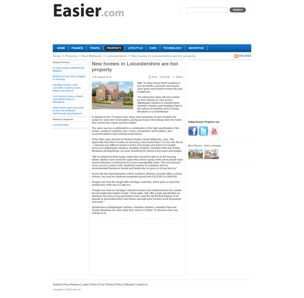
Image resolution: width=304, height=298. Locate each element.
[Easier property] (89, 11)
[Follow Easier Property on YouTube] (214, 135)
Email (166, 77)
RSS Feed (245, 55)
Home (57, 56)
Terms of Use (97, 284)
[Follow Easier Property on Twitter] (203, 135)
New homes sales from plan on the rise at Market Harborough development (68, 110)
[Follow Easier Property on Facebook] (193, 135)
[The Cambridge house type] (196, 158)
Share (179, 77)
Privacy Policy (114, 284)
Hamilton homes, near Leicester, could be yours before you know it (67, 87)
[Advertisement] (152, 32)
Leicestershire (117, 56)
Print (154, 77)
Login (85, 284)
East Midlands (92, 56)
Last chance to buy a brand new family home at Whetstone (68, 99)
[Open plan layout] (211, 158)
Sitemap (128, 284)
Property (71, 56)
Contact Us (141, 284)
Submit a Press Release (66, 284)
